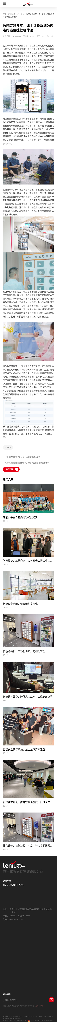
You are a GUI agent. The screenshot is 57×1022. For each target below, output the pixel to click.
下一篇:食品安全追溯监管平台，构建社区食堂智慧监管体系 (26, 463)
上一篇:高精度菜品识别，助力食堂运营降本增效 (21, 457)
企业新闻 (20, 14)
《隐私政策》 (39, 1006)
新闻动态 (11, 14)
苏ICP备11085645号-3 (17, 1021)
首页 (4, 14)
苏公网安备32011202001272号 (42, 1021)
